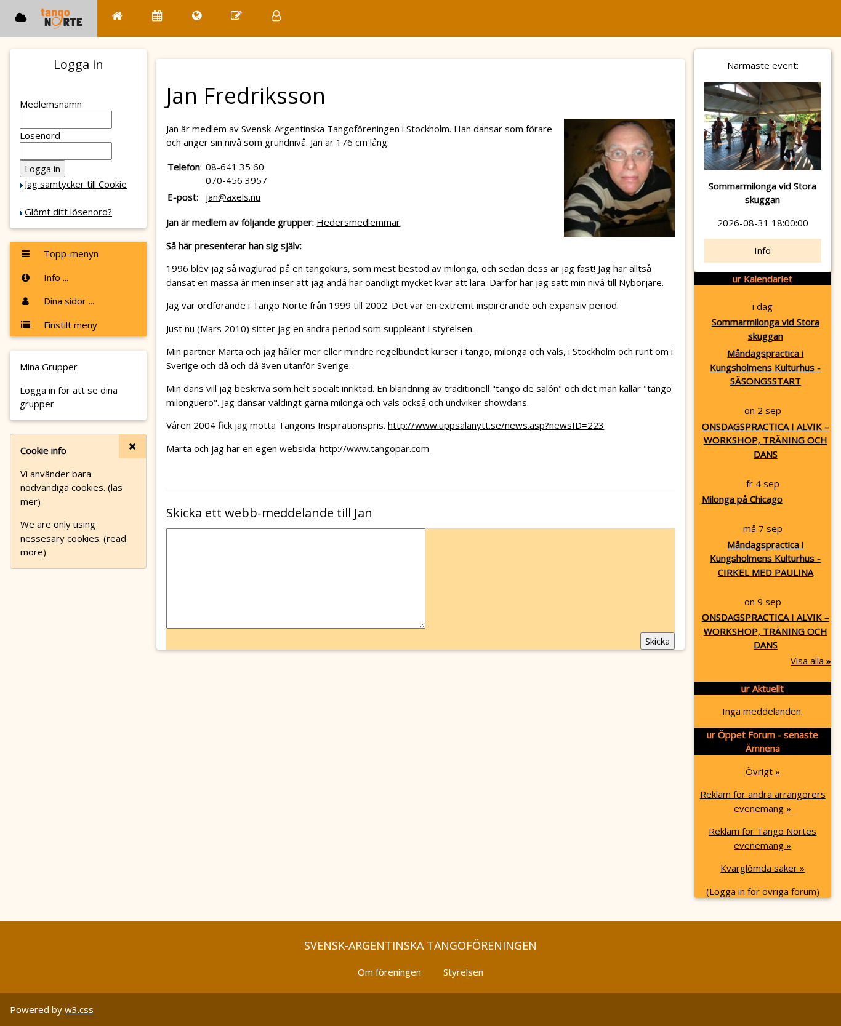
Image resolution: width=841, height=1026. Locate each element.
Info (762, 250)
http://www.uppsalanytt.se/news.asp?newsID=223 (496, 425)
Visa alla (811, 660)
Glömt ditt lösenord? (68, 211)
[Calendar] (157, 15)
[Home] (117, 15)
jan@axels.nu (233, 197)
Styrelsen (463, 972)
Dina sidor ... (67, 301)
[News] (196, 15)
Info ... (54, 277)
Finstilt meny (69, 325)
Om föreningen (389, 972)
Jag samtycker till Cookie (76, 184)
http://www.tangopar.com (374, 448)
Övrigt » (763, 771)
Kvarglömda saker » (762, 868)
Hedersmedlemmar (358, 222)
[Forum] (236, 15)
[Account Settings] (276, 15)
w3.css (79, 1009)
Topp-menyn (70, 253)
